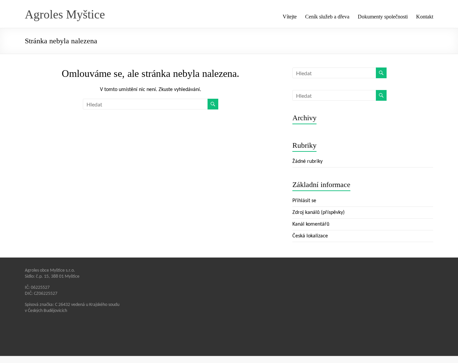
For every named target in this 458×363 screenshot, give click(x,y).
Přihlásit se (304, 200)
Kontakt (424, 16)
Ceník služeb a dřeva (327, 16)
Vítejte (290, 16)
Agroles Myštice (65, 14)
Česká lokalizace (310, 236)
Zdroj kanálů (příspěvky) (318, 212)
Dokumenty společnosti (383, 16)
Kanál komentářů (310, 224)
